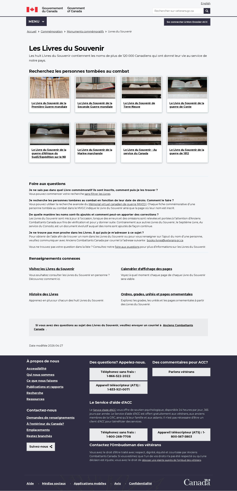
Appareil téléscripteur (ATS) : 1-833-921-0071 (118, 387)
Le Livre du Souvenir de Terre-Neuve (139, 105)
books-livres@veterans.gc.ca (165, 240)
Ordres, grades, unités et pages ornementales (157, 294)
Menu (38, 21)
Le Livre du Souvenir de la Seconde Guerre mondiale (95, 105)
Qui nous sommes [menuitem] (40, 375)
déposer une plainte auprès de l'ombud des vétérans (171, 460)
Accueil (31, 31)
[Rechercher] (207, 11)
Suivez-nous (42, 448)
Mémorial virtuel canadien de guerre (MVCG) (118, 204)
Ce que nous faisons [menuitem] (42, 381)
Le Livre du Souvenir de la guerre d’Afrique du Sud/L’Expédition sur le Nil (49, 153)
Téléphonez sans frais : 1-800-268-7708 (118, 434)
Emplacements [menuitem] (38, 430)
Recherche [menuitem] (35, 393)
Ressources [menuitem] (35, 399)
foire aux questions (127, 246)
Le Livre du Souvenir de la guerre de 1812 (186, 151)
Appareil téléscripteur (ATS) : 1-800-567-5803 (181, 434)
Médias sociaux (54, 483)
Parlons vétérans (181, 372)
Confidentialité (140, 483)
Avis (117, 483)
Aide (30, 483)
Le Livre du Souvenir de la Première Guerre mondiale (49, 105)
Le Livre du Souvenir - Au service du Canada (140, 151)
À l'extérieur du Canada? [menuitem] (45, 424)
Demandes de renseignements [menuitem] (50, 417)
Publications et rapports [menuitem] (45, 387)
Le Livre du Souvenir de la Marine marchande (95, 151)
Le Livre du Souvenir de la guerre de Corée (186, 105)
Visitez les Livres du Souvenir (51, 269)
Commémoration (52, 31)
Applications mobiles (90, 483)
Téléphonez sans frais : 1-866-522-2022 (118, 374)
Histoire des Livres (43, 294)
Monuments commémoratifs (85, 31)
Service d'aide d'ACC (104, 410)
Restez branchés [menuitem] (39, 436)
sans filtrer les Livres (97, 193)
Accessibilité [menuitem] (36, 368)
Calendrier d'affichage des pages (146, 269)
